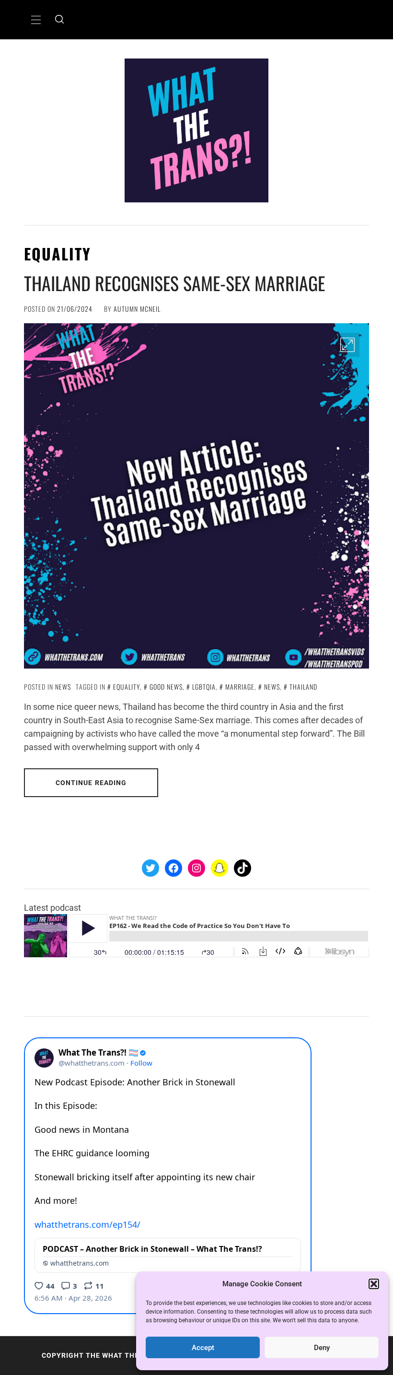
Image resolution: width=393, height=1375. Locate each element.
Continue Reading (91, 783)
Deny (322, 1347)
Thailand (303, 687)
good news (166, 687)
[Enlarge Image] (347, 345)
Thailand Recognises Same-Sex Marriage (174, 283)
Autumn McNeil (137, 309)
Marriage (239, 687)
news (272, 687)
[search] (59, 19)
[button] (374, 1284)
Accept (203, 1347)
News (63, 687)
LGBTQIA (204, 687)
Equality (126, 687)
